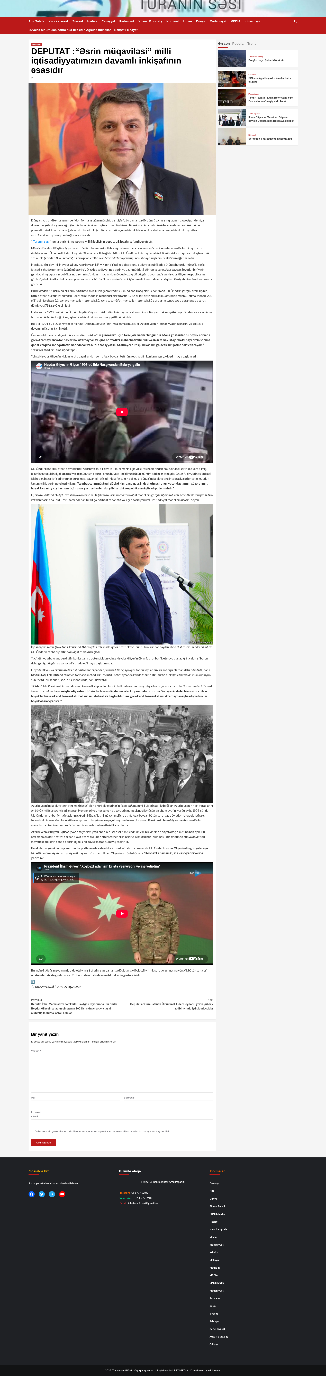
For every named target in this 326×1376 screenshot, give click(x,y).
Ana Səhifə (36, 21)
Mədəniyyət (218, 21)
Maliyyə (214, 1259)
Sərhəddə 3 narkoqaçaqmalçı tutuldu (270, 138)
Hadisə (92, 21)
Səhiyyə (214, 1321)
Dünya (200, 21)
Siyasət (77, 21)
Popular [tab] (238, 43)
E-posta (129, 1097)
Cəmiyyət (108, 21)
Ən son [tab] (224, 43)
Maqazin (215, 1267)
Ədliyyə (214, 1344)
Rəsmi (213, 1305)
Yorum (36, 1050)
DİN (212, 1190)
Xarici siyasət (58, 21)
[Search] (295, 21)
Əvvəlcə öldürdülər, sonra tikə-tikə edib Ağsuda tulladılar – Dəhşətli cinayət (83, 30)
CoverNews (197, 1370)
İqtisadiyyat (253, 21)
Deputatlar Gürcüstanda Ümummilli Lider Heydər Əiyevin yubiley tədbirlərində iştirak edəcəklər (171, 1004)
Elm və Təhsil (217, 1206)
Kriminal (172, 21)
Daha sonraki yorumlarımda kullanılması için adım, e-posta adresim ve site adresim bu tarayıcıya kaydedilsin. (103, 1131)
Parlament (126, 21)
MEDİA (235, 21)
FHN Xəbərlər (217, 1213)
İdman (187, 21)
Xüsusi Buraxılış (150, 21)
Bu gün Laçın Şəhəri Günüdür (266, 60)
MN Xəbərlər (217, 1282)
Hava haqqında (218, 1229)
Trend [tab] (252, 43)
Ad (33, 1097)
